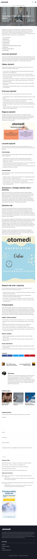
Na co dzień (4, 13)
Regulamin (4, 544)
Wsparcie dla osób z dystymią (8, 48)
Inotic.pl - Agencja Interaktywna (21, 555)
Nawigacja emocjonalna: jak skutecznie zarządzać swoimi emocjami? (20, 482)
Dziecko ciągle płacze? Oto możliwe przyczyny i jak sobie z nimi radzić (15, 466)
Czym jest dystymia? (6, 37)
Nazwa (3, 432)
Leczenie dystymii (6, 43)
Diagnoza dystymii (6, 42)
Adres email (4, 437)
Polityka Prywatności (6, 546)
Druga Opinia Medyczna (6, 550)
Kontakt (3, 548)
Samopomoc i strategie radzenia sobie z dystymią (12, 45)
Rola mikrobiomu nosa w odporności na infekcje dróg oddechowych (14, 470)
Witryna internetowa (5, 442)
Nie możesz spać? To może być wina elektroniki (30, 404)
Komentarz (4, 417)
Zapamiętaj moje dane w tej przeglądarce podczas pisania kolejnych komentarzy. (17, 447)
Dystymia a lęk (5, 47)
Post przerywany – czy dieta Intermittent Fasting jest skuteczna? (20, 475)
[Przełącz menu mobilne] (35, 2)
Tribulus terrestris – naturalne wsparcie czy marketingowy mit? (13, 464)
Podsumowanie (5, 50)
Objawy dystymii (6, 39)
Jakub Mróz (11, 373)
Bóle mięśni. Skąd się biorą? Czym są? (5, 404)
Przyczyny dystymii (6, 40)
